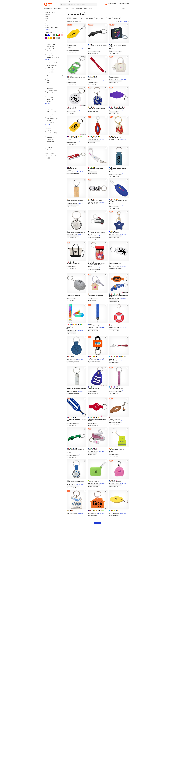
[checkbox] (55, 65)
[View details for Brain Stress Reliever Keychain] (76, 283)
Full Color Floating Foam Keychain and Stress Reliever (118, 201)
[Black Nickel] (91, 107)
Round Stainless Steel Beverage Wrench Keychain (97, 420)
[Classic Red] (111, 356)
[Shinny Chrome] (67, 387)
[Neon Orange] (109, 448)
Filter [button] (70, 18)
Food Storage (48, 25)
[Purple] (72, 262)
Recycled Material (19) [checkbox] (52, 118)
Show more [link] (47, 59)
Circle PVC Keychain (71, 108)
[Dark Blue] (109, 294)
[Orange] (73, 136)
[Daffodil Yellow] (93, 76)
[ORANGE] (117, 107)
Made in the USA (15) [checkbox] (52, 90)
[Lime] (88, 480)
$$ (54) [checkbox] (48, 80)
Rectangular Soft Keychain (115, 263)
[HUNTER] (114, 107)
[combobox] (78, 4)
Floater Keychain (113, 512)
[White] (67, 44)
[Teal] (80, 324)
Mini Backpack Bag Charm (115, 481)
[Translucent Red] (68, 107)
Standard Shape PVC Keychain (74, 137)
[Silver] (72, 167)
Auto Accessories (49, 22)
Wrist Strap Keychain (92, 77)
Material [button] (109, 18)
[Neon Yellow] (111, 448)
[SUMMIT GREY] (121, 107)
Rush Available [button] (89, 18)
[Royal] (67, 417)
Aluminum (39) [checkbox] (50, 114)
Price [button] (81, 18)
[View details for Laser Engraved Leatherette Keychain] (98, 220)
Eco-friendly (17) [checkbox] (51, 88)
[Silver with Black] (68, 480)
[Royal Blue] (67, 76)
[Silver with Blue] (67, 480)
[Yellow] (78, 136)
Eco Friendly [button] (117, 18)
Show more (47, 29)
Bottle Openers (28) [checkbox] (52, 51)
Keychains (47, 20)
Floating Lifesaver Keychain (115, 326)
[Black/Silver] (90, 231)
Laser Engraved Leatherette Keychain (96, 232)
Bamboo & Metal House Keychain (95, 295)
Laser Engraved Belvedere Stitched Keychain (117, 169)
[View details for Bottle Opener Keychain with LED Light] (76, 65)
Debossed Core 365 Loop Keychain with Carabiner (118, 359)
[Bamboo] (67, 199)
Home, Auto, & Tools (77, 12)
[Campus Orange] (117, 356)
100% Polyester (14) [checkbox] (51, 122)
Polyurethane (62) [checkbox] (51, 111)
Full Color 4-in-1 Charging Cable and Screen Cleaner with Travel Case (96, 264)
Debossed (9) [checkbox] (50, 137)
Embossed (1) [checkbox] (50, 141)
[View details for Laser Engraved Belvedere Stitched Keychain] (119, 156)
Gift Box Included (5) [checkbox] (52, 95)
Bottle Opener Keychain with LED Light (76, 77)
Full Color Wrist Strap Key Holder (95, 168)
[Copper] (93, 107)
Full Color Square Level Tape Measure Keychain (117, 46)
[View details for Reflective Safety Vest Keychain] (119, 437)
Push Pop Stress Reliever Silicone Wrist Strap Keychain (75, 326)
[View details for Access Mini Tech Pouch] (98, 469)
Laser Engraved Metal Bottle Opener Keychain (75, 450)
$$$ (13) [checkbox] (49, 82)
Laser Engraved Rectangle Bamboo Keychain (75, 201)
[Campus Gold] (122, 356)
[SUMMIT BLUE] (119, 107)
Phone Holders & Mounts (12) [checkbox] (54, 57)
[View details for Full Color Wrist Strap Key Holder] (98, 156)
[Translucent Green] (72, 107)
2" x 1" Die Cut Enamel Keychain (95, 200)
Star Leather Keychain (114, 232)
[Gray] (109, 76)
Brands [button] (74, 18)
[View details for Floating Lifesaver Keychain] (119, 313)
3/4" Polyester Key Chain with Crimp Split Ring (76, 420)
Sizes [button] (102, 18)
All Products (69, 12)
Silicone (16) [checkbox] (50, 120)
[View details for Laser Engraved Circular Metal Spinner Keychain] (76, 469)
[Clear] (73, 107)
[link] (48, 4)
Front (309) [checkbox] (49, 147)
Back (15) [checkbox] (49, 149)
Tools (46, 18)
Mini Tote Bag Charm (114, 77)
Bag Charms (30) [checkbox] (51, 48)
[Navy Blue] (94, 76)
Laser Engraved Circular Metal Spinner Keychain (75, 482)
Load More (97, 523)
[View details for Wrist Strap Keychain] (98, 65)
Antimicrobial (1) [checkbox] (51, 99)
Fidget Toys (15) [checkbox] (50, 55)
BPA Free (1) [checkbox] (50, 101)
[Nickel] (90, 107)
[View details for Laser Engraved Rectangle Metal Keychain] (76, 376)
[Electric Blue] (109, 356)
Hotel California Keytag (93, 137)
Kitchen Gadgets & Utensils (51, 27)
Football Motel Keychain (114, 419)
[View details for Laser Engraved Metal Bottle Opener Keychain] (76, 437)
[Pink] (96, 448)
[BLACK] (122, 107)
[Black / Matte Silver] (88, 231)
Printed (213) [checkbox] (50, 130)
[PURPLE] (116, 107)
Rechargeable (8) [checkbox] (51, 92)
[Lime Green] (114, 199)
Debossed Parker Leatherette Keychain (76, 358)
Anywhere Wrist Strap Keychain (95, 326)
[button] (124, 5)
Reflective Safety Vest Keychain (116, 449)
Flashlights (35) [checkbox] (50, 46)
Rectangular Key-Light (72, 168)
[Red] (90, 44)
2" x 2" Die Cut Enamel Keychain (74, 512)
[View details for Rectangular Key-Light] (76, 156)
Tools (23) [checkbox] (49, 53)
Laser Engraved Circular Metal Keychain (76, 232)
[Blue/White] (67, 324)
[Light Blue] (109, 510)
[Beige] (80, 136)
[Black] (91, 44)
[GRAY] (91, 324)
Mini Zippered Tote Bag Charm (73, 263)
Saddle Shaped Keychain (93, 388)
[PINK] (124, 107)
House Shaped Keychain (93, 512)
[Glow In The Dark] (81, 136)
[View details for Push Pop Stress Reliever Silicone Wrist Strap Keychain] (76, 313)
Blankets (47, 16)
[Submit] (61, 4)
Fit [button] (97, 18)
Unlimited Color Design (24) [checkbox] (53, 135)
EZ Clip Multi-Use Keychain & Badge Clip (97, 358)
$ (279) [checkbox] (48, 78)
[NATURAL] (88, 294)
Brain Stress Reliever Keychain (73, 295)
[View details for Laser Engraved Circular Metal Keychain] (76, 220)
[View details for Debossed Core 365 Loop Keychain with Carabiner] (119, 345)
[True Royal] (119, 356)
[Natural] (111, 480)
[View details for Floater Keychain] (119, 499)
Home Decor (48, 14)
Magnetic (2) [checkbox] (50, 97)
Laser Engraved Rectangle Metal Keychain (76, 388)
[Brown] (109, 417)
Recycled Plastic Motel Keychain (116, 108)
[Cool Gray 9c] (96, 136)
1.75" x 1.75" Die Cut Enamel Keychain (96, 108)
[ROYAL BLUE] (88, 324)
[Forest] (121, 356)
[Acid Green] (114, 356)
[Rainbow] (70, 324)
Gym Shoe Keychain (92, 449)
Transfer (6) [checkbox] (50, 139)
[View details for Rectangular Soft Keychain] (119, 251)
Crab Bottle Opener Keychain (116, 388)
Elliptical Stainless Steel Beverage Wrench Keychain (119, 296)
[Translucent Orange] (96, 510)
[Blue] (88, 44)
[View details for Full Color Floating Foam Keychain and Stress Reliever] (119, 188)
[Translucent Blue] (67, 107)
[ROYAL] (109, 107)
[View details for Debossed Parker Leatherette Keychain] (76, 345)
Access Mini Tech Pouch (93, 481)
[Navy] (67, 356)
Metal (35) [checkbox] (49, 116)
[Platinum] (124, 356)
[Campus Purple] (116, 356)
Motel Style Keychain (71, 45)
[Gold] (88, 107)
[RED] (111, 107)
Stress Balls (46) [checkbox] (51, 44)
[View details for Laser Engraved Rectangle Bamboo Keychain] (76, 188)
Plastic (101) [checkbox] (50, 109)
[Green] (91, 136)
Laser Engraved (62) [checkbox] (52, 132)
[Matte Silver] (70, 76)
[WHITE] (112, 107)
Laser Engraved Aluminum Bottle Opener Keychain (97, 46)
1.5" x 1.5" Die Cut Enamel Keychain (117, 137)
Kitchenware (48, 23)
